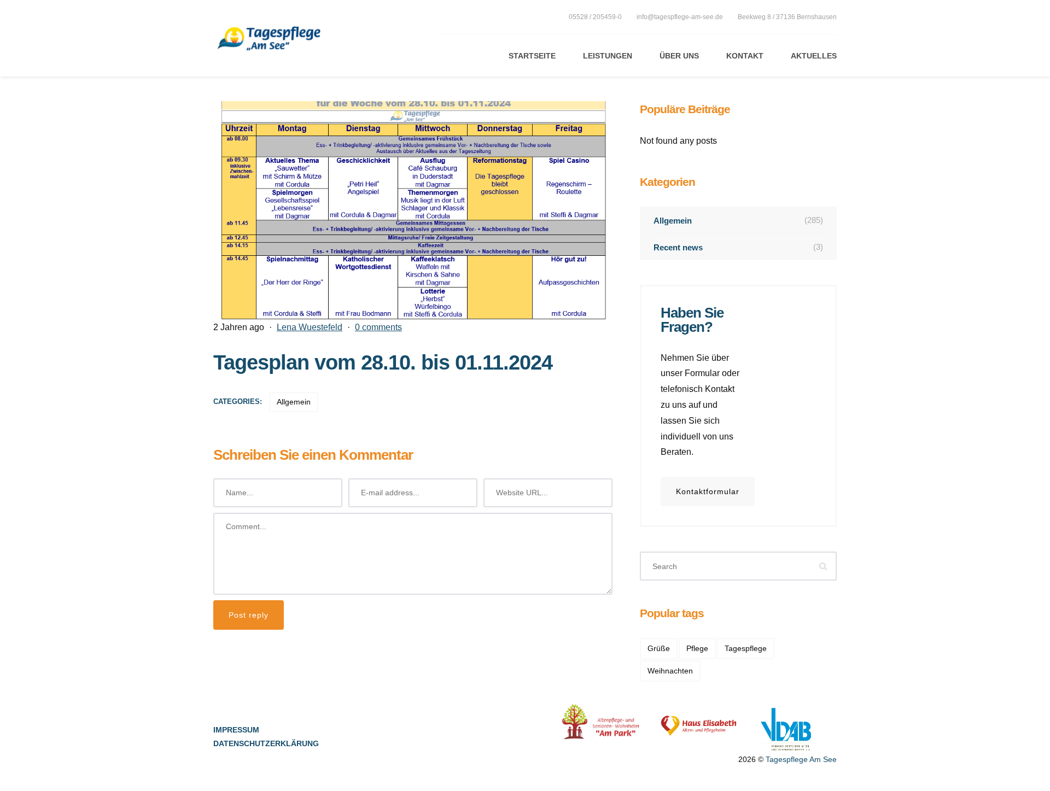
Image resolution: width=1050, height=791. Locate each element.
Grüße (659, 648)
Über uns (679, 55)
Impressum (236, 729)
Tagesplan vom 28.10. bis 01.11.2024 (382, 362)
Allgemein (294, 401)
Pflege (697, 648)
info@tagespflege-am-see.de (680, 17)
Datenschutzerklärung (266, 743)
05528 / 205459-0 (596, 17)
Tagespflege (746, 648)
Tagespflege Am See (801, 759)
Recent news (738, 247)
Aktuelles (814, 55)
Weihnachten (670, 670)
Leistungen (607, 55)
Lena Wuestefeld (309, 327)
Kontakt (744, 55)
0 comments (378, 327)
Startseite (532, 55)
